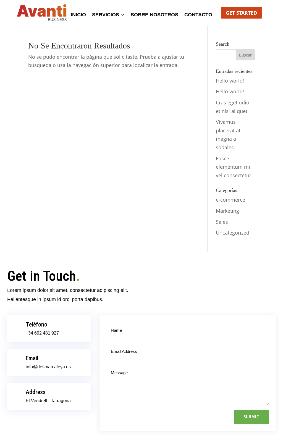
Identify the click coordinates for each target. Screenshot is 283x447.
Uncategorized (232, 232)
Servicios (105, 15)
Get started (241, 12)
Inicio (78, 15)
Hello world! (230, 80)
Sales (222, 222)
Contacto (198, 15)
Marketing (227, 210)
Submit (251, 416)
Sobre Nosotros (154, 15)
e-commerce (230, 199)
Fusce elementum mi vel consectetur (233, 167)
